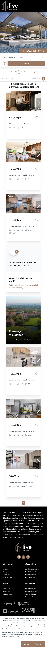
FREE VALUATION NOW (32, 51)
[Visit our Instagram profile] (28, 557)
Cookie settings (12, 644)
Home (4, 72)
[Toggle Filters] (4, 63)
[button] (17, 57)
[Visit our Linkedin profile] (23, 557)
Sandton (24, 72)
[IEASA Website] (28, 611)
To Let (18, 72)
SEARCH (26, 63)
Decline (26, 644)
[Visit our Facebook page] (19, 557)
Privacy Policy (22, 629)
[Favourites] (36, 117)
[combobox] (28, 58)
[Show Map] (43, 79)
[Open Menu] (43, 6)
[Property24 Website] (9, 603)
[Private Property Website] (24, 604)
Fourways (32, 72)
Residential (12, 72)
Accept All (38, 644)
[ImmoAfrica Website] (10, 611)
